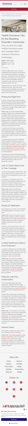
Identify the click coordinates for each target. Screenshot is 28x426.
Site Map (19, 364)
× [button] (26, 409)
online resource (17, 218)
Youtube (7, 390)
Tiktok (21, 390)
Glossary (8, 364)
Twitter (6, 383)
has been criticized (20, 288)
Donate (19, 366)
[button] (14, 423)
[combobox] (24, 409)
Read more (3, 416)
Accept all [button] (14, 419)
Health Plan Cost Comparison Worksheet (12, 149)
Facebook (21, 383)
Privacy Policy (19, 369)
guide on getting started (15, 146)
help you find (15, 271)
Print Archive (9, 366)
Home (3, 14)
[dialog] (14, 416)
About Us (19, 361)
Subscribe (14, 9)
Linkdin (14, 390)
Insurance (6, 67)
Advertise (9, 369)
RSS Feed (14, 397)
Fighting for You (10, 14)
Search (21, 4)
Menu (25, 4)
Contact (19, 372)
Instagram (14, 383)
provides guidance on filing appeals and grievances (13, 336)
